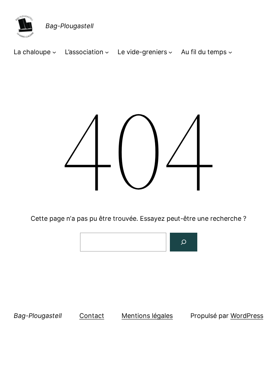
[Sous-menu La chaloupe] (54, 52)
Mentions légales (147, 315)
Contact (91, 315)
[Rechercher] (183, 242)
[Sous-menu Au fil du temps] (230, 52)
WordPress (246, 315)
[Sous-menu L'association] (107, 52)
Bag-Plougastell (69, 26)
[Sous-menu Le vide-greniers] (170, 52)
